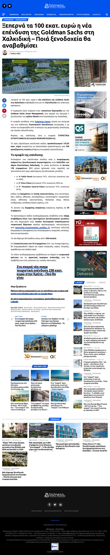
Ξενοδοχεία (16, 309)
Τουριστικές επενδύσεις (21, 311)
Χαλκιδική (36, 311)
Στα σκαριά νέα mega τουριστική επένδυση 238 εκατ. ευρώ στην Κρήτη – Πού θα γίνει (39, 272)
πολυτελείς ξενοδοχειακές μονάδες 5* (32, 227)
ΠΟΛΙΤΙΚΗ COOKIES (71, 511)
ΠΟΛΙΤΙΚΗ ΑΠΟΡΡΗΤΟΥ (53, 511)
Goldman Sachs (40, 307)
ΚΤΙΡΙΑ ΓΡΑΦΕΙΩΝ (83, 14)
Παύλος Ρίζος (16, 53)
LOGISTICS (96, 14)
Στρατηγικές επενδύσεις (51, 309)
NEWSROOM (14, 14)
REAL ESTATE (26, 14)
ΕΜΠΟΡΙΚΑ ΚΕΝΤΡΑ (66, 14)
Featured (28, 307)
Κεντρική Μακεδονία (57, 307)
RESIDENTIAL (51, 14)
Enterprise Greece (42, 122)
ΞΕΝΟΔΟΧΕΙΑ (39, 14)
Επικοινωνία (55, 520)
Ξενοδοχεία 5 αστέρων (31, 309)
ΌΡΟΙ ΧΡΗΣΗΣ (36, 511)
